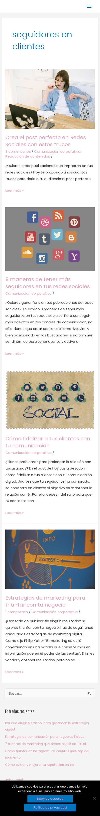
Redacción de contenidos (27, 156)
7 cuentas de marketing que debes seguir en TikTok (46, 744)
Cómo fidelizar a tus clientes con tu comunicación (47, 442)
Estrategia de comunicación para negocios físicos (44, 737)
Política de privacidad (50, 807)
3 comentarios (18, 151)
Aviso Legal (14, 780)
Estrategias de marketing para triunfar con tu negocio (45, 601)
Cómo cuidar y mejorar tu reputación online (39, 765)
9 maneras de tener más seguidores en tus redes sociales (47, 283)
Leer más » (14, 190)
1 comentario (16, 611)
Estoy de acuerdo (50, 798)
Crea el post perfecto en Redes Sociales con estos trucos (45, 141)
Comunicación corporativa (57, 151)
